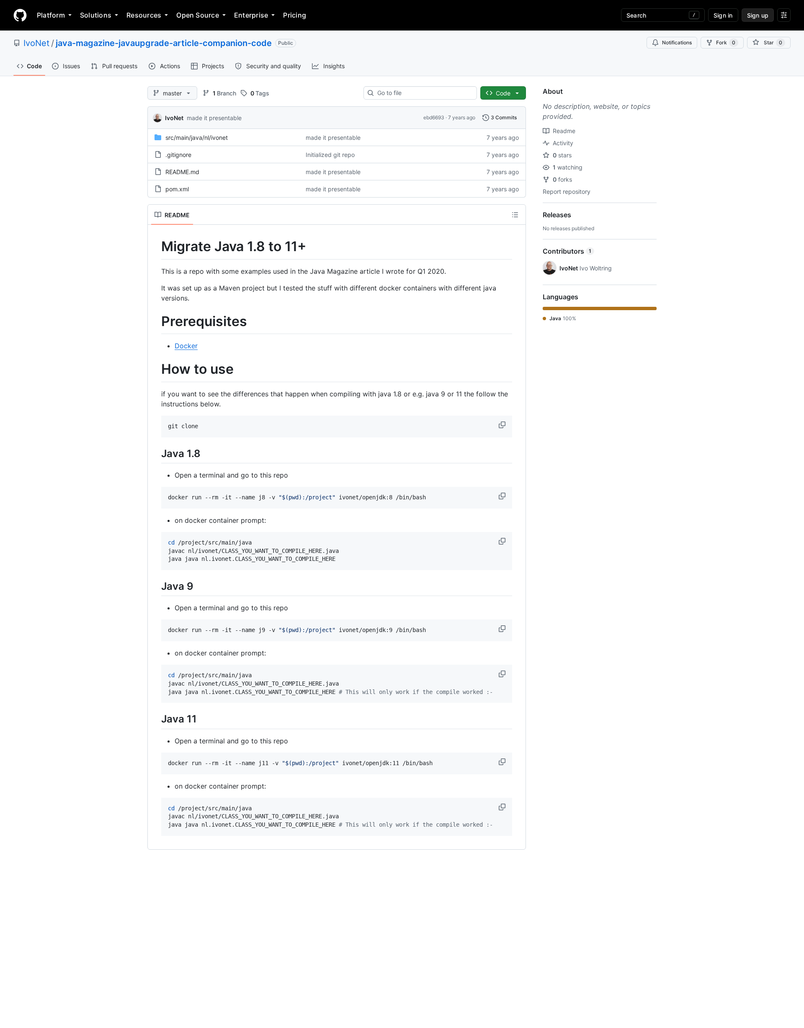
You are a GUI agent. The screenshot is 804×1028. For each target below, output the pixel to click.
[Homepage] (20, 15)
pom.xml (177, 189)
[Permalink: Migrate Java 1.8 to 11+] (155, 246)
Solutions (95, 15)
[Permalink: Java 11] (155, 719)
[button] (503, 425)
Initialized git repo (330, 154)
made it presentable (214, 117)
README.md (182, 171)
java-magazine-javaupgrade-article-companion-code (164, 43)
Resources (143, 15)
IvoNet (36, 43)
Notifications (677, 42)
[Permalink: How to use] (155, 369)
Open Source (197, 15)
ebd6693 (433, 117)
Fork (725, 42)
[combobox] (423, 93)
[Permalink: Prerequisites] (155, 321)
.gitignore (178, 154)
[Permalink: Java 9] (155, 586)
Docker (186, 346)
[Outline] (515, 214)
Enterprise (251, 15)
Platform (51, 15)
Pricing (294, 15)
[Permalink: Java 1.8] (155, 453)
